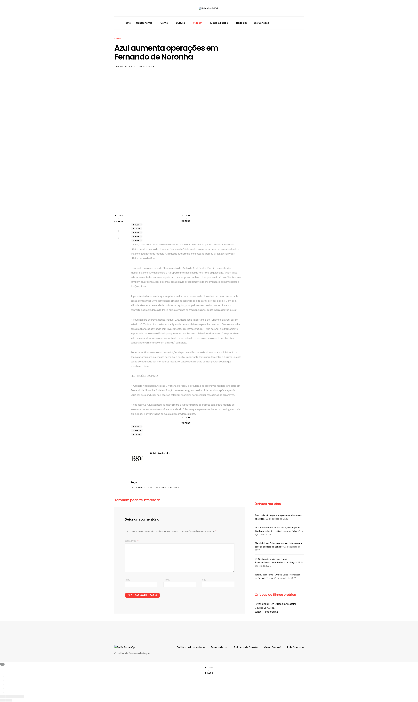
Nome (128, 580)
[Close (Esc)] (3, 696)
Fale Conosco (261, 23)
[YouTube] (293, 24)
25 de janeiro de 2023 (125, 66)
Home (127, 23)
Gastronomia (144, 23)
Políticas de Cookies (246, 647)
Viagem (197, 23)
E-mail (167, 580)
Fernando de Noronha (168, 488)
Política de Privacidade (191, 647)
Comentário (131, 541)
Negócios (242, 23)
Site (204, 580)
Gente (164, 23)
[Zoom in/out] (21, 696)
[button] (303, 23)
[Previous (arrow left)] (3, 700)
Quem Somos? (272, 647)
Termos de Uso (219, 647)
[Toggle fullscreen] (15, 696)
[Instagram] (293, 20)
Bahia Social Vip (146, 66)
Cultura (180, 23)
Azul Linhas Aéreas (142, 488)
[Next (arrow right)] (9, 700)
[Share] (9, 696)
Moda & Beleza (219, 23)
